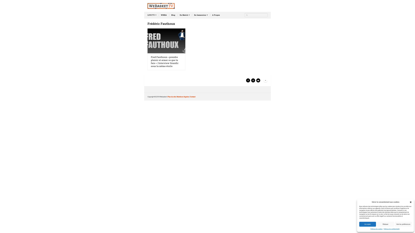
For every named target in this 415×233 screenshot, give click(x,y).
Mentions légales (183, 97)
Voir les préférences (403, 224)
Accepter (367, 224)
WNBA (164, 15)
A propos (216, 15)
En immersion (200, 15)
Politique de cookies (376, 229)
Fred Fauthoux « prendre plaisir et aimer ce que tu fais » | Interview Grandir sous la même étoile (164, 62)
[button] (411, 202)
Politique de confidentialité (392, 229)
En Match (184, 15)
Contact (192, 97)
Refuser (385, 224)
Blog (173, 15)
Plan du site (172, 97)
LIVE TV (151, 15)
